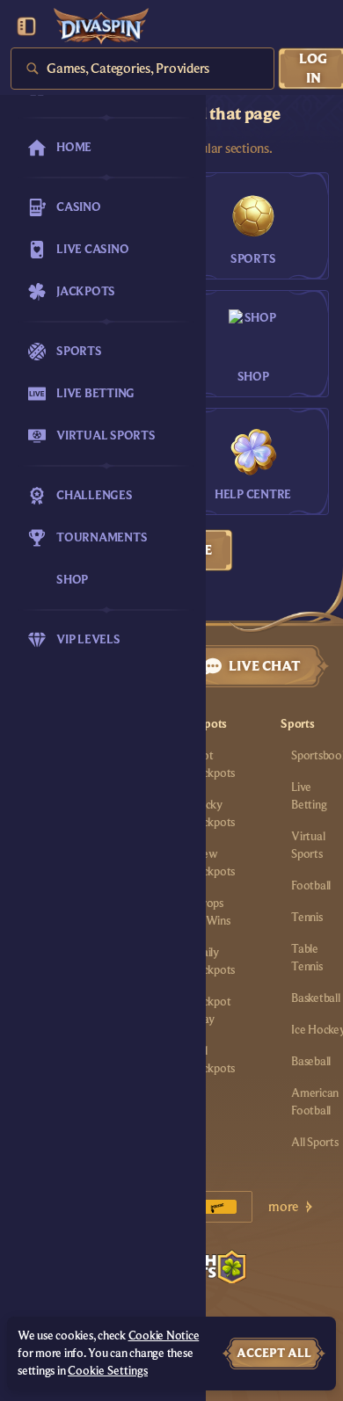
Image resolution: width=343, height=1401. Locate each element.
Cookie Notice (164, 1336)
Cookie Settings (108, 1371)
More (283, 1207)
